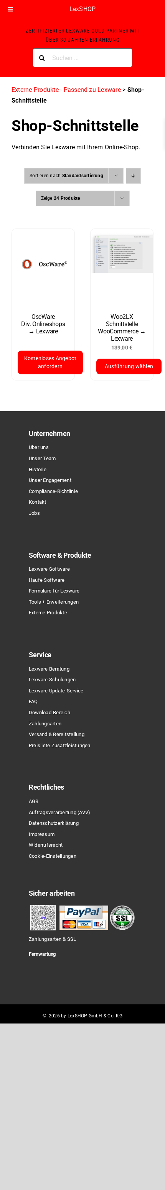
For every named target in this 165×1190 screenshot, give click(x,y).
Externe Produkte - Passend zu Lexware (66, 89)
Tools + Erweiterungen (54, 602)
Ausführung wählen (129, 366)
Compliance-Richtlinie (53, 491)
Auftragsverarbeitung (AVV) (59, 812)
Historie (37, 469)
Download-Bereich (49, 712)
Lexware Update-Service (56, 691)
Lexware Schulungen (52, 679)
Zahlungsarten (45, 723)
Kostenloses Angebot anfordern (50, 362)
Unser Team (42, 458)
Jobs (34, 513)
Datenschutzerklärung (54, 823)
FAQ (33, 701)
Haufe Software (46, 580)
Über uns (39, 447)
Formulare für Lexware (54, 591)
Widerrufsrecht (46, 845)
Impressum (41, 834)
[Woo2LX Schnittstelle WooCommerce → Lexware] (122, 267)
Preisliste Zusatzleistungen (59, 745)
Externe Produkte (48, 612)
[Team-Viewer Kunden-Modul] (68, 967)
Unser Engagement (50, 480)
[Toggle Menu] (10, 9)
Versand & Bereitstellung (56, 734)
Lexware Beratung (49, 669)
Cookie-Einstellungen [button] (52, 856)
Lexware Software (49, 569)
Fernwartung (42, 954)
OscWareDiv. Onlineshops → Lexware (43, 324)
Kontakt (37, 502)
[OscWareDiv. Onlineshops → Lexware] (43, 267)
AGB (34, 801)
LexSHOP (82, 9)
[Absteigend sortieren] (133, 176)
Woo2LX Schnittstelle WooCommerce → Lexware (122, 328)
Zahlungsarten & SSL (52, 939)
